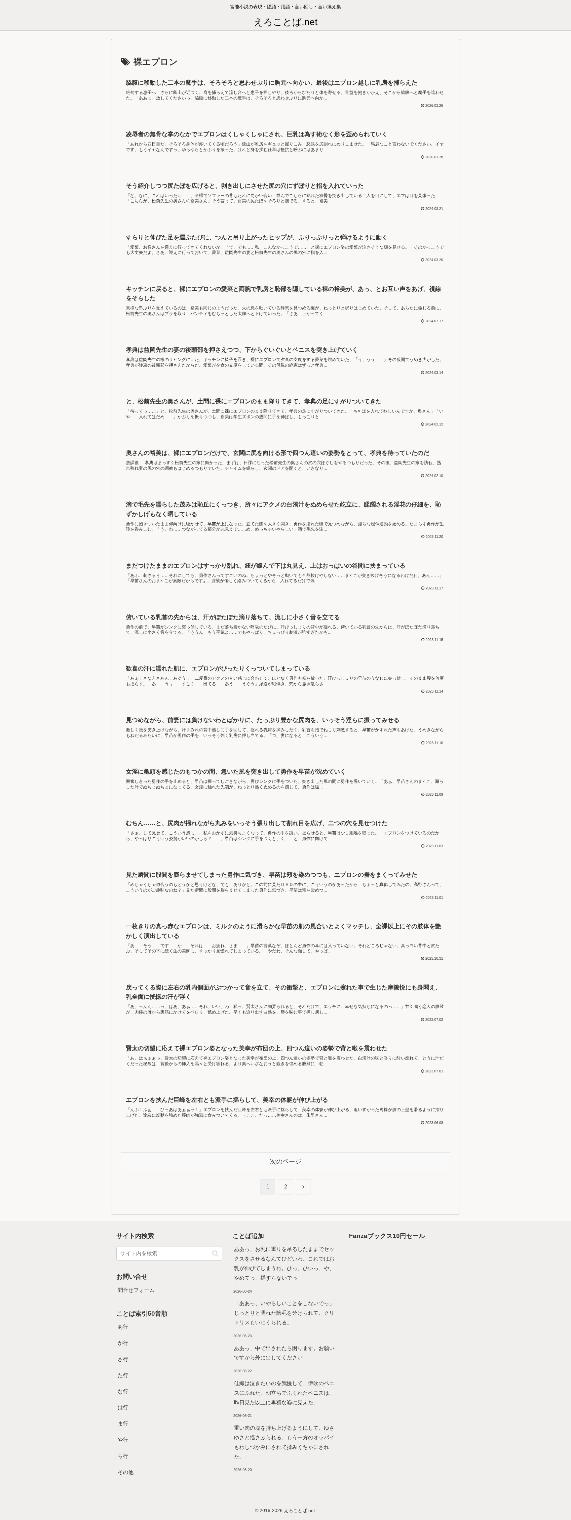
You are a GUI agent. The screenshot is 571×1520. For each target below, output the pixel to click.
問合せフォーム (136, 1290)
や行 (123, 1440)
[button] (215, 1253)
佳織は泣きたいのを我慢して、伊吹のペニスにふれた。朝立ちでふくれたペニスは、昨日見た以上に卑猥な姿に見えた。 (284, 1392)
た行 (123, 1375)
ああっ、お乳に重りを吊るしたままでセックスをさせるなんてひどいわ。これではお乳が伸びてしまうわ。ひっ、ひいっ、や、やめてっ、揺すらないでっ (284, 1263)
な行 (123, 1391)
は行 (123, 1407)
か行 (123, 1343)
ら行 (123, 1456)
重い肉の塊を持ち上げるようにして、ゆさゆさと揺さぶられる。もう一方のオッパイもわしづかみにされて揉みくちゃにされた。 (284, 1442)
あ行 (123, 1327)
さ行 (123, 1359)
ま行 (123, 1423)
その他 (125, 1472)
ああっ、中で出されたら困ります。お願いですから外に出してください (284, 1353)
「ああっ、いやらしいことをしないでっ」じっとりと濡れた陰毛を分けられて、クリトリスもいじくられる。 (284, 1312)
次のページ (285, 1161)
